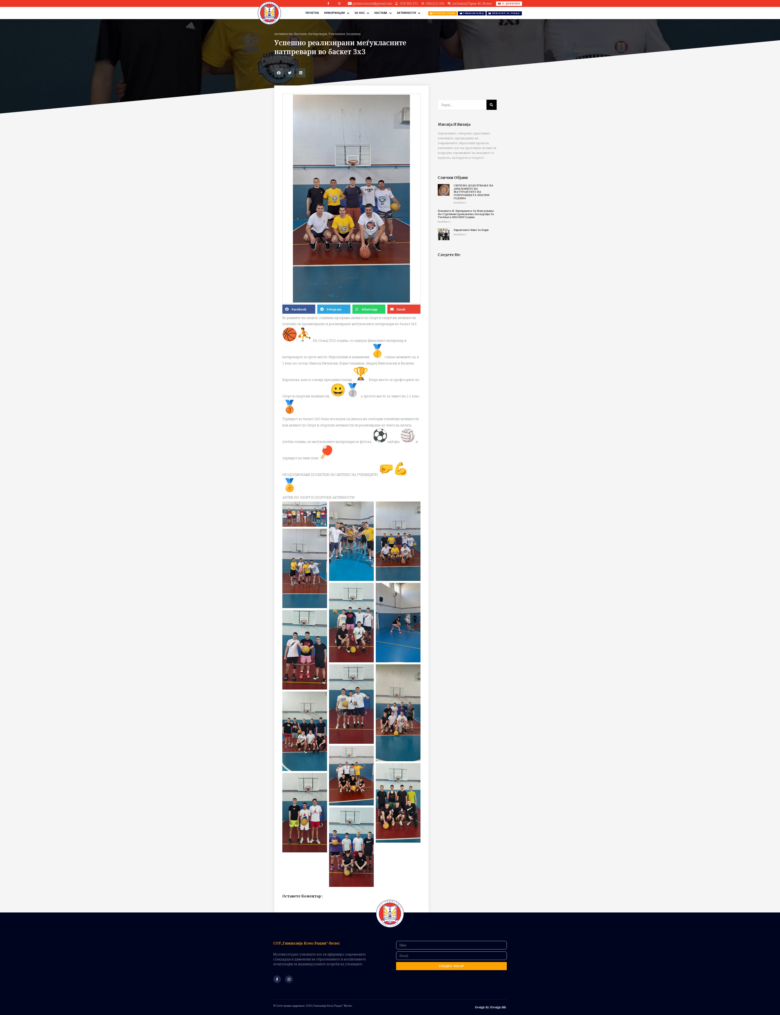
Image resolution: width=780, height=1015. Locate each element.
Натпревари (317, 34)
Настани (300, 34)
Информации (334, 12)
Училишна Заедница (344, 34)
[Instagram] (339, 3)
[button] (278, 72)
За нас (359, 12)
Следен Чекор (451, 966)
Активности (406, 12)
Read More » (460, 202)
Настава (380, 12)
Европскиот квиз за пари (471, 230)
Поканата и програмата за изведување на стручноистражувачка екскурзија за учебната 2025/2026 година (466, 214)
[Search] (491, 105)
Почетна (312, 12)
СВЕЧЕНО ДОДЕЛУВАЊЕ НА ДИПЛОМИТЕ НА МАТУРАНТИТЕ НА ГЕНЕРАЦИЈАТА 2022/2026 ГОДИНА (473, 192)
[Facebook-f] (328, 3)
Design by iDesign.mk (490, 1007)
